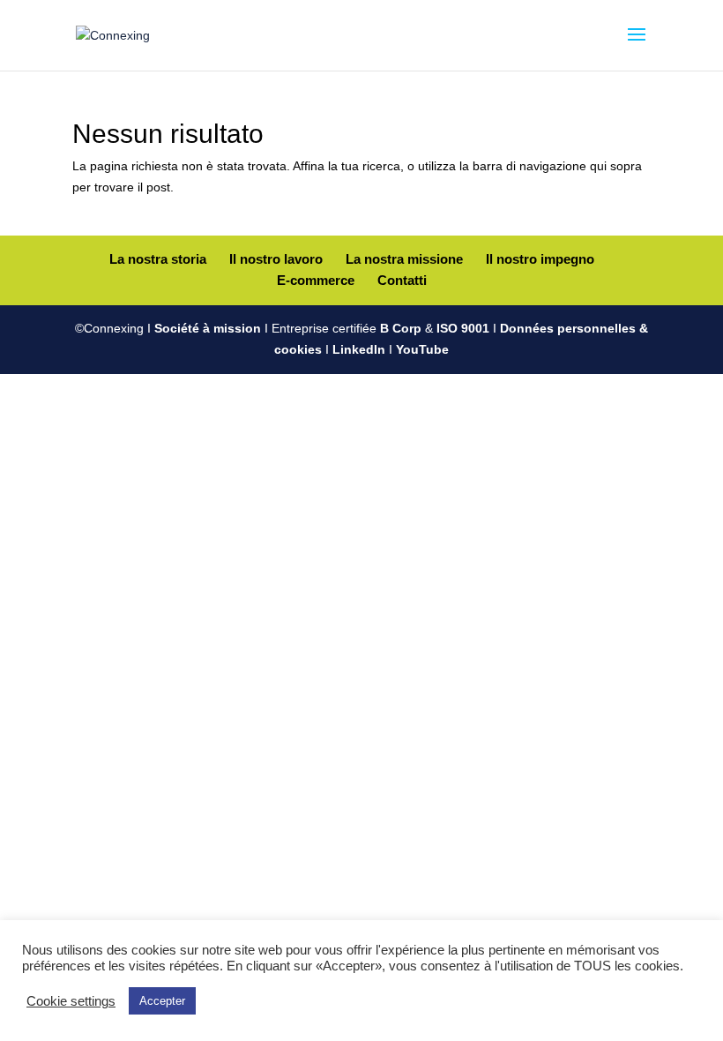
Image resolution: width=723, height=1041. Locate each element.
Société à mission (207, 328)
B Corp (400, 328)
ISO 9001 (462, 328)
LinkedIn (358, 349)
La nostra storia (157, 258)
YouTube (422, 349)
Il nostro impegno (540, 258)
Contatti (402, 280)
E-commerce (315, 280)
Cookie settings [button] (71, 1001)
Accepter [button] (162, 1000)
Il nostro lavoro (276, 258)
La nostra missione (404, 258)
